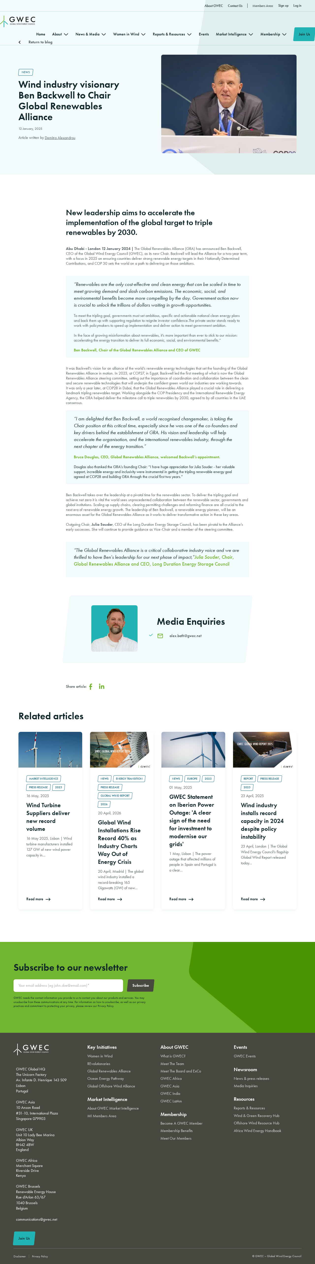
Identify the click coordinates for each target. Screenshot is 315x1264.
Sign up (283, 5)
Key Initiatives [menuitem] (102, 1047)
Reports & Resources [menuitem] (169, 34)
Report (248, 779)
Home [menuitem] (40, 34)
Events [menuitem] (204, 34)
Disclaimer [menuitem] (20, 1256)
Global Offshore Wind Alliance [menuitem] (111, 1086)
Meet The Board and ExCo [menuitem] (180, 1071)
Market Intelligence (43, 779)
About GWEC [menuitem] (214, 5)
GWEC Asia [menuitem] (169, 1086)
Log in (297, 5)
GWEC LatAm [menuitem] (171, 1101)
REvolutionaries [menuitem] (98, 1063)
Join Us (304, 34)
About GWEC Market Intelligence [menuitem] (113, 1108)
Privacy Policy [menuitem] (40, 1256)
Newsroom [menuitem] (245, 1069)
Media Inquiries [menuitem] (246, 1085)
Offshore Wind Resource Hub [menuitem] (256, 1123)
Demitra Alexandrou (60, 137)
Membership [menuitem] (270, 34)
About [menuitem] (57, 34)
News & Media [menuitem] (87, 34)
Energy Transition (129, 779)
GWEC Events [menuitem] (245, 1056)
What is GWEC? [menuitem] (173, 1056)
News (26, 72)
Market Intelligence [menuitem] (231, 34)
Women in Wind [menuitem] (126, 34)
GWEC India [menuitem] (170, 1093)
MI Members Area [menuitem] (101, 1115)
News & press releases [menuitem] (251, 1078)
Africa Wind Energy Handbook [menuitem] (257, 1130)
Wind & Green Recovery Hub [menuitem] (256, 1115)
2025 (58, 787)
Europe (192, 779)
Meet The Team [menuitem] (172, 1063)
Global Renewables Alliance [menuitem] (109, 1071)
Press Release (38, 787)
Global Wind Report (115, 796)
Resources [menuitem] (244, 1099)
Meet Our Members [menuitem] (175, 1138)
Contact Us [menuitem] (235, 5)
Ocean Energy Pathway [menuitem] (105, 1078)
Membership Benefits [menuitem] (176, 1130)
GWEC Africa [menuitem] (171, 1078)
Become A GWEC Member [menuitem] (181, 1123)
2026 (104, 804)
